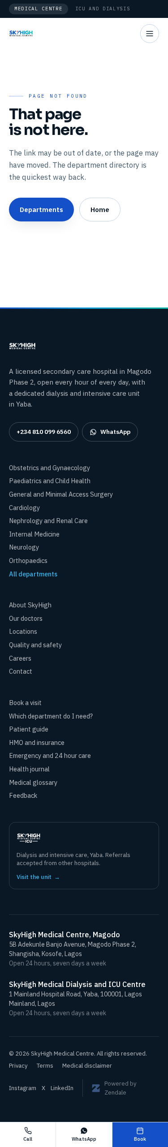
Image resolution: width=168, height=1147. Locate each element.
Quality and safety (35, 645)
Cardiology (24, 507)
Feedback (23, 795)
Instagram (22, 1088)
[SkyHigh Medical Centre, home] (21, 34)
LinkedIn (62, 1088)
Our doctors (26, 618)
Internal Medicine (34, 534)
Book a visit (25, 702)
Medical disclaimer (87, 1065)
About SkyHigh (30, 605)
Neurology (24, 547)
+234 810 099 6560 (44, 432)
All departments (33, 574)
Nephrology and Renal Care (48, 520)
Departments (41, 209)
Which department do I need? (51, 716)
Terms (45, 1065)
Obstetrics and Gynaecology (49, 467)
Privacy (18, 1065)
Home (99, 209)
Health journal (29, 769)
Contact (20, 671)
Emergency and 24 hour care (50, 755)
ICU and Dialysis (102, 8)
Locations (23, 631)
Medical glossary (33, 782)
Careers (20, 658)
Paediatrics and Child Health (49, 480)
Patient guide (28, 729)
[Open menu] (149, 33)
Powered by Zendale (120, 1088)
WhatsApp (115, 432)
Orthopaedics (28, 560)
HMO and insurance (37, 742)
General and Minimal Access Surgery (61, 494)
